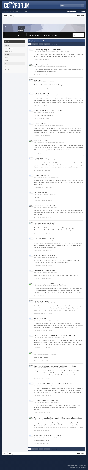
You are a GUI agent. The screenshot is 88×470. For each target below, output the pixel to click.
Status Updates (9, 48)
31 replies (49, 217)
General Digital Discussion (52, 177)
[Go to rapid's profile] (31, 49)
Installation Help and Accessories (58, 66)
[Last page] (49, 44)
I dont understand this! (42, 175)
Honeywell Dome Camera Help (44, 93)
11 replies (49, 187)
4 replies (47, 88)
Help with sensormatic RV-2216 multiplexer (49, 284)
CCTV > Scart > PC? (41, 124)
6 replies (46, 59)
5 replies (46, 75)
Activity (17, 11)
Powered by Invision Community (78, 467)
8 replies (48, 135)
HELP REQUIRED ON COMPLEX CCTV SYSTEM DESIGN (53, 383)
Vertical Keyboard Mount (42, 65)
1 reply (46, 105)
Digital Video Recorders (53, 302)
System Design (54, 385)
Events (7, 66)
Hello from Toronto (40, 193)
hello (35, 353)
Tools (25, 11)
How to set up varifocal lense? (44, 206)
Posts (6, 60)
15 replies (46, 430)
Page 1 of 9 (54, 44)
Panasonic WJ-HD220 (41, 301)
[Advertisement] (44, 20)
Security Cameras (57, 95)
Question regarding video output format (47, 50)
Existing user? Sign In (72, 11)
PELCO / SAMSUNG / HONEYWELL (46, 401)
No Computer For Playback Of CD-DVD (47, 435)
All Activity (7, 41)
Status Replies (8, 51)
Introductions (52, 81)
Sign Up (83, 11)
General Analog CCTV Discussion (61, 51)
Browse (7, 11)
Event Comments (9, 69)
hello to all (37, 80)
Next (46, 44)
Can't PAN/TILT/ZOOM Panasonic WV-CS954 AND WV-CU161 (55, 336)
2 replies (46, 118)
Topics (6, 57)
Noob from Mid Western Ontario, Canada (48, 110)
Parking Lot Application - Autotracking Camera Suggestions (58, 418)
